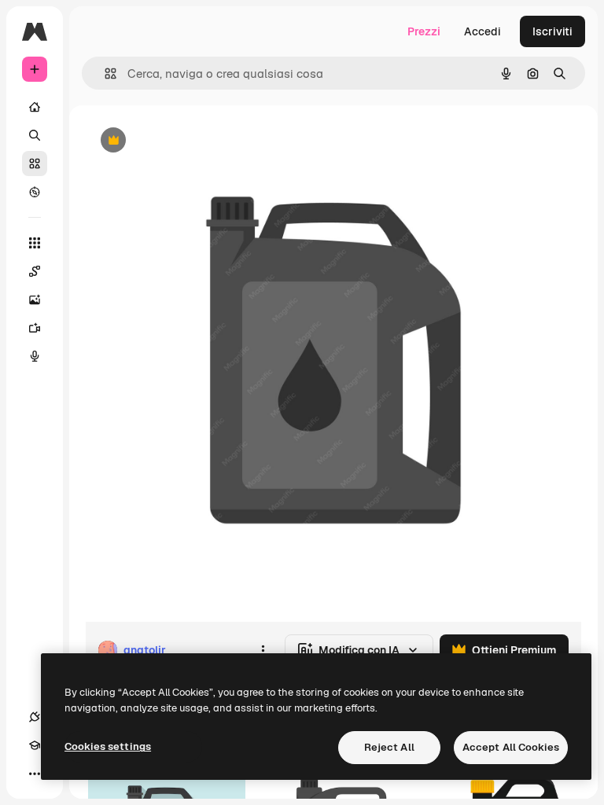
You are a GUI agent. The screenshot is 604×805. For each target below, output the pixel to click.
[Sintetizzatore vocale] (34, 356)
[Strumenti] (34, 242)
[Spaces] (34, 271)
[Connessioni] (34, 717)
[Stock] (34, 163)
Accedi (482, 31)
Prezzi (423, 31)
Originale (189, 141)
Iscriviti (552, 31)
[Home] (34, 106)
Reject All (389, 747)
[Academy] (34, 745)
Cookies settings (107, 746)
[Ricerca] (34, 135)
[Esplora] (34, 191)
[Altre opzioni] (262, 650)
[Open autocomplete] (104, 73)
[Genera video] (34, 327)
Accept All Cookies (510, 747)
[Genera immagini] (34, 299)
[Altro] (34, 773)
